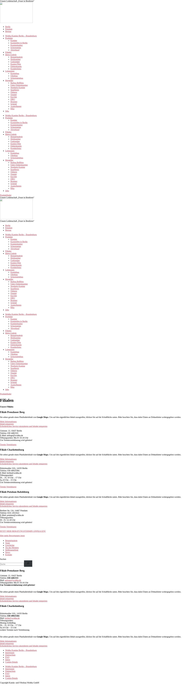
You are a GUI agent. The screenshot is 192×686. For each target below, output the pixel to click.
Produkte (9, 38)
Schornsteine (15, 47)
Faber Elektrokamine (19, 85)
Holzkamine (15, 59)
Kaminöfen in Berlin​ (18, 43)
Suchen (3, 559)
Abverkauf (14, 50)
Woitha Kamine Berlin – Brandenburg (21, 36)
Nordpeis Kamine (17, 87)
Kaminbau (14, 73)
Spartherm (14, 90)
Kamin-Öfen (15, 64)
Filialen (8, 52)
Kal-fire (13, 97)
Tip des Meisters (12, 548)
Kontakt (8, 555)
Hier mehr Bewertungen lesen (12, 536)
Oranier (13, 95)
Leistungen (9, 71)
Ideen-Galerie (10, 55)
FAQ (7, 657)
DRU (12, 99)
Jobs (7, 111)
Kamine (13, 40)
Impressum (9, 653)
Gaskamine (15, 62)
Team (7, 543)
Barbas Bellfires (17, 83)
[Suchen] (28, 563)
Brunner (13, 102)
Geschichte (9, 545)
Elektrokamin (16, 66)
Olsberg (13, 92)
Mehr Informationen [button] (8, 422)
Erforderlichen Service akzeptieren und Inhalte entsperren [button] (23, 426)
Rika (12, 109)
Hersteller (9, 80)
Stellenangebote (11, 550)
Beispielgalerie (16, 57)
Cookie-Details (11, 662)
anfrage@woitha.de (13, 580)
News (7, 552)
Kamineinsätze (16, 45)
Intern (7, 660)
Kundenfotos (15, 69)
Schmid (13, 104)
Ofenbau (14, 76)
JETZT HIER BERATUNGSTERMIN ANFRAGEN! (23, 531)
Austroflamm (15, 106)
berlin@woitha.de (12, 618)
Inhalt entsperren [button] (7, 424)
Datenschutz (10, 655)
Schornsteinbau (16, 78)
